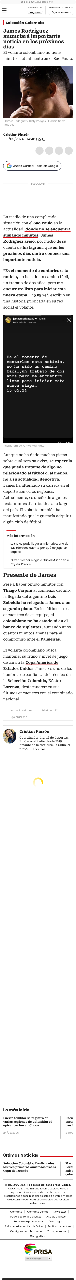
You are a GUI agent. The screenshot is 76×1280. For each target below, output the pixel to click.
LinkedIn (59, 151)
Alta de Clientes (56, 1216)
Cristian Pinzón (16, 134)
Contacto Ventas (37, 1211)
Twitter (49, 151)
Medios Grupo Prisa (38, 1258)
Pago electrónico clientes (25, 1216)
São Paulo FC (50, 710)
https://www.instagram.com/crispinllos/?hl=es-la (37, 135)
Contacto (16, 1211)
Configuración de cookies (26, 1231)
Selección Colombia (25, 22)
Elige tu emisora (61, 12)
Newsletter (60, 1211)
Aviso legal (55, 1221)
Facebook (39, 151)
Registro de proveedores (29, 1221)
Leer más (39, 749)
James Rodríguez (21, 710)
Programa (35, 12)
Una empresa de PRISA (38, 1249)
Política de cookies (59, 1226)
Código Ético (38, 1236)
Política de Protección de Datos (24, 1226)
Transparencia (56, 1231)
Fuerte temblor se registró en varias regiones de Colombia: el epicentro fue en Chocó (27, 1121)
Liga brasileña (18, 717)
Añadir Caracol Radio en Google (35, 166)
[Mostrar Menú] (4, 10)
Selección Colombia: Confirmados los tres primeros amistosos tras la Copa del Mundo (29, 1167)
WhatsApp (69, 151)
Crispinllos (32, 135)
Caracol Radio (20, 10)
